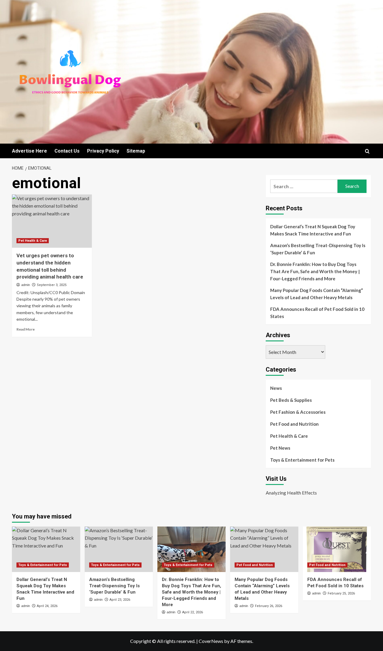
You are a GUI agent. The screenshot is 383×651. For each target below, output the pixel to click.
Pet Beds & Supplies (291, 400)
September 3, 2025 (51, 285)
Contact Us (67, 151)
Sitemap (136, 151)
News (276, 388)
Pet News (280, 448)
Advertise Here (29, 151)
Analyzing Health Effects (291, 492)
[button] (367, 151)
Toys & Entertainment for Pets (302, 460)
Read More (25, 329)
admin (25, 285)
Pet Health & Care (32, 241)
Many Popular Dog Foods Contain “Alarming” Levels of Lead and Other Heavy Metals (316, 294)
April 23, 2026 (120, 600)
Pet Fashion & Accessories (298, 412)
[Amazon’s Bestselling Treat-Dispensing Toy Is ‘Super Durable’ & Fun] (119, 549)
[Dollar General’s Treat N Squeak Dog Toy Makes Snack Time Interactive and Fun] (46, 549)
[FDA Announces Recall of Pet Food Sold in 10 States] (337, 549)
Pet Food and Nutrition (294, 424)
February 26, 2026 (268, 606)
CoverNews (211, 641)
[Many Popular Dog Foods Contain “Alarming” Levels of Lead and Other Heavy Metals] (264, 549)
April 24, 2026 (47, 606)
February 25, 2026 (341, 593)
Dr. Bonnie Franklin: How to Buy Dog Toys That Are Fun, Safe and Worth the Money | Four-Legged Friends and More (315, 271)
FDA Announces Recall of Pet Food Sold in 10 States (317, 312)
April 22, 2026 (192, 612)
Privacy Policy (103, 151)
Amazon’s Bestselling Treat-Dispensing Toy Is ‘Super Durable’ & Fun (317, 249)
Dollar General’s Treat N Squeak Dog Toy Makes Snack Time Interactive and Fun (312, 230)
